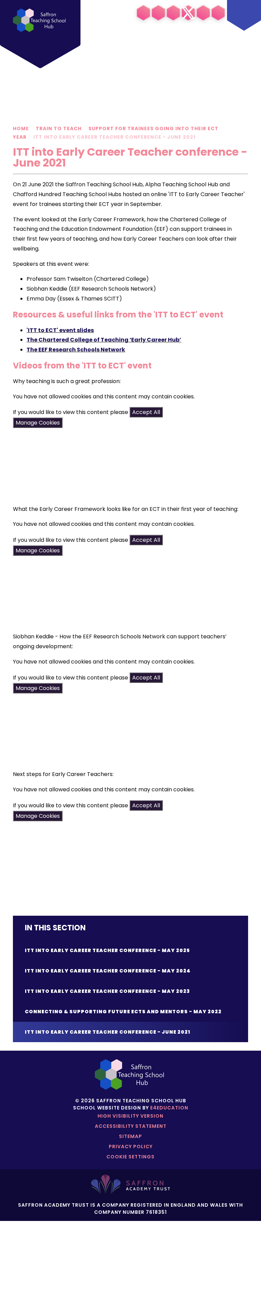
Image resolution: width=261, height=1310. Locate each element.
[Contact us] (203, 12)
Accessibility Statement (131, 1126)
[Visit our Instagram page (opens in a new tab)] (158, 12)
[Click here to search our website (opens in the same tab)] (218, 12)
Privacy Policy (131, 1146)
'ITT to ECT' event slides (60, 330)
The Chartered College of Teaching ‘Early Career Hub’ (104, 340)
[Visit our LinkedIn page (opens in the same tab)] (143, 12)
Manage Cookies (38, 423)
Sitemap (130, 1136)
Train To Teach (59, 128)
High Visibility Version (130, 1116)
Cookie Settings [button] (130, 1156)
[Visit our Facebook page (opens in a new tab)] (173, 12)
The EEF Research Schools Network (76, 350)
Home (21, 128)
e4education (169, 1107)
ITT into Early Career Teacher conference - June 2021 (114, 137)
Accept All (146, 412)
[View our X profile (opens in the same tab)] (188, 12)
